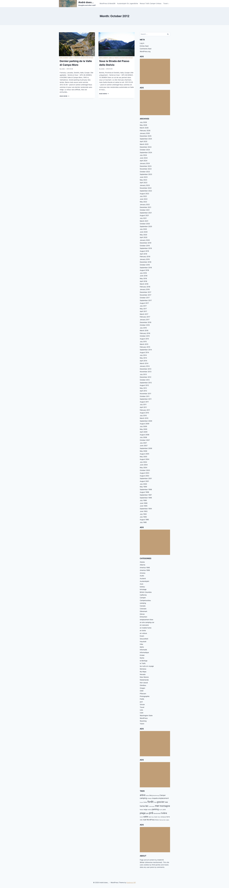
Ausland (143, 578)
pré (151, 812)
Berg (151, 795)
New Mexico (144, 677)
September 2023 (146, 174)
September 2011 (146, 399)
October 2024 (145, 150)
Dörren (142, 614)
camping (143, 603)
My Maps (143, 672)
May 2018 (143, 278)
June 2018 (143, 276)
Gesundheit (144, 639)
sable (145, 816)
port (141, 702)
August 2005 (144, 454)
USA (141, 710)
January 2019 (145, 259)
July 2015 (143, 341)
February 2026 (145, 130)
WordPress (144, 718)
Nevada (142, 674)
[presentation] (77, 44)
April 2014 (143, 361)
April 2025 (143, 141)
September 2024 (146, 152)
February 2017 (145, 317)
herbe (142, 806)
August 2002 (144, 476)
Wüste (157, 820)
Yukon (142, 724)
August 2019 (144, 251)
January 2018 (144, 289)
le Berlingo (143, 661)
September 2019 (146, 248)
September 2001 (146, 478)
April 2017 (143, 311)
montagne (165, 806)
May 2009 (143, 429)
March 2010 (144, 418)
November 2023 (146, 169)
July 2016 (143, 328)
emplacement (163, 798)
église (167, 820)
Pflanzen (143, 693)
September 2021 (146, 213)
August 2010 (144, 413)
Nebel (141, 809)
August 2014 (144, 352)
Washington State (146, 715)
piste (164, 809)
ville (141, 820)
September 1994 (146, 509)
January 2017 (144, 320)
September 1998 (146, 489)
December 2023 (145, 166)
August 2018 (144, 270)
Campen (143, 598)
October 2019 (145, 246)
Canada (142, 606)
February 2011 (145, 410)
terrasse (163, 817)
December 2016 (145, 322)
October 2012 (145, 380)
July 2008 (143, 437)
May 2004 (143, 467)
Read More (64, 96)
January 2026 (145, 133)
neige (145, 809)
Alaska (142, 562)
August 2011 (144, 402)
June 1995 (143, 506)
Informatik (143, 650)
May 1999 (143, 487)
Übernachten (162, 820)
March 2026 (144, 128)
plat (147, 813)
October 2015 (145, 336)
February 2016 (145, 333)
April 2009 (143, 432)
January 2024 (145, 163)
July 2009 (143, 426)
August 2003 (144, 473)
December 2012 (145, 377)
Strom (159, 817)
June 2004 (144, 465)
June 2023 (144, 177)
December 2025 (145, 136)
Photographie (144, 696)
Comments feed (145, 49)
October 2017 (145, 298)
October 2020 (145, 224)
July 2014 (143, 355)
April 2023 (143, 182)
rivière (164, 813)
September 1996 (146, 498)
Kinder (142, 655)
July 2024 (143, 155)
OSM (141, 691)
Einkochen (143, 617)
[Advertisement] (155, 71)
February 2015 (145, 347)
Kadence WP (131, 882)
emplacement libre (66, 57)
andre (63, 69)
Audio (142, 576)
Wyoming (143, 721)
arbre (142, 795)
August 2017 (144, 303)
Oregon (142, 688)
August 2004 (144, 459)
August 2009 (144, 424)
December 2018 (145, 262)
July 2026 (143, 122)
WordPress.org (145, 51)
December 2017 (145, 292)
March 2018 (144, 284)
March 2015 (144, 344)
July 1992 (143, 514)
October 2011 (144, 396)
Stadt (155, 817)
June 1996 (143, 503)
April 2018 (143, 281)
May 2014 (143, 358)
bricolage (143, 589)
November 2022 (145, 188)
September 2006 (146, 448)
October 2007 (145, 440)
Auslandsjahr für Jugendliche (127, 3)
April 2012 (143, 391)
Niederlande (144, 680)
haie (166, 802)
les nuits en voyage (86, 57)
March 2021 (144, 221)
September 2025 (146, 139)
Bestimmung (156, 795)
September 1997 (146, 495)
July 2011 (143, 404)
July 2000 (143, 484)
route (141, 817)
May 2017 (143, 309)
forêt (151, 801)
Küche (142, 658)
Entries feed (144, 46)
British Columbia (146, 592)
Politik (142, 699)
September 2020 (146, 226)
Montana (143, 669)
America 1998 (145, 570)
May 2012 (143, 388)
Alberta (142, 565)
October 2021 (145, 210)
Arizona (142, 573)
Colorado (143, 609)
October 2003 (145, 470)
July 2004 (143, 462)
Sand (150, 817)
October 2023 (145, 172)
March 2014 (144, 363)
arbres (147, 795)
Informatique (144, 652)
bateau (142, 587)
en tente (143, 630)
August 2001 (144, 481)
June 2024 (144, 158)
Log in (142, 43)
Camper (163, 795)
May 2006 (143, 451)
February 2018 (145, 287)
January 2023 (145, 185)
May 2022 (143, 202)
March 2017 (144, 314)
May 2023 (143, 180)
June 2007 (144, 446)
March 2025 (144, 144)
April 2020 (143, 237)
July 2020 (143, 229)
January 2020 (145, 240)
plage (143, 813)
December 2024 (145, 147)
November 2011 (145, 393)
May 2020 (143, 235)
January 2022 (145, 204)
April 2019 (143, 254)
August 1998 (144, 492)
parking (155, 809)
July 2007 (143, 443)
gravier (160, 802)
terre (168, 817)
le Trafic (76, 57)
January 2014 (145, 366)
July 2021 (143, 218)
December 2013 (145, 369)
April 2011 (143, 407)
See (153, 817)
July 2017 (143, 306)
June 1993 (143, 511)
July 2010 (143, 415)
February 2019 (145, 256)
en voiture (143, 633)
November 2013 (145, 372)
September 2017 (146, 300)
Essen (142, 636)
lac (146, 806)
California (143, 595)
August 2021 (144, 215)
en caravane (144, 625)
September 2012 (146, 383)
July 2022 (143, 196)
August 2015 (144, 339)
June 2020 (144, 232)
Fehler (145, 802)
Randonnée (157, 813)
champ (149, 798)
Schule (142, 704)
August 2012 (144, 385)
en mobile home (145, 628)
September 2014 (146, 350)
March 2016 (144, 330)
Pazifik (160, 809)
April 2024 (143, 161)
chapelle (155, 798)
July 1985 (143, 522)
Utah (141, 713)
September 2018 (146, 267)
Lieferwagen (151, 806)
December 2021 (145, 207)
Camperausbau (145, 600)
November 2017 (145, 295)
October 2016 (145, 325)
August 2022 (144, 194)
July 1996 (143, 500)
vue (144, 820)
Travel (142, 707)
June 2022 (143, 199)
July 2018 (143, 273)
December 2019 (145, 243)
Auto (141, 584)
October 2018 (145, 265)
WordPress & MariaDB (107, 3)
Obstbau (143, 685)
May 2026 (143, 125)
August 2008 (144, 435)
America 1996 (145, 567)
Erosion (141, 802)
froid (155, 802)
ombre (149, 809)
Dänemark (143, 611)
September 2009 (146, 421)
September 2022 (146, 191)
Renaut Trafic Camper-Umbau (150, 3)
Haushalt (143, 641)
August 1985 (144, 519)
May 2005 (143, 457)
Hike (141, 644)
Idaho (142, 647)
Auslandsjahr (144, 581)
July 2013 (143, 374)
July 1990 (143, 517)
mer (157, 805)
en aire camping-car (147, 622)
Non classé (144, 683)
